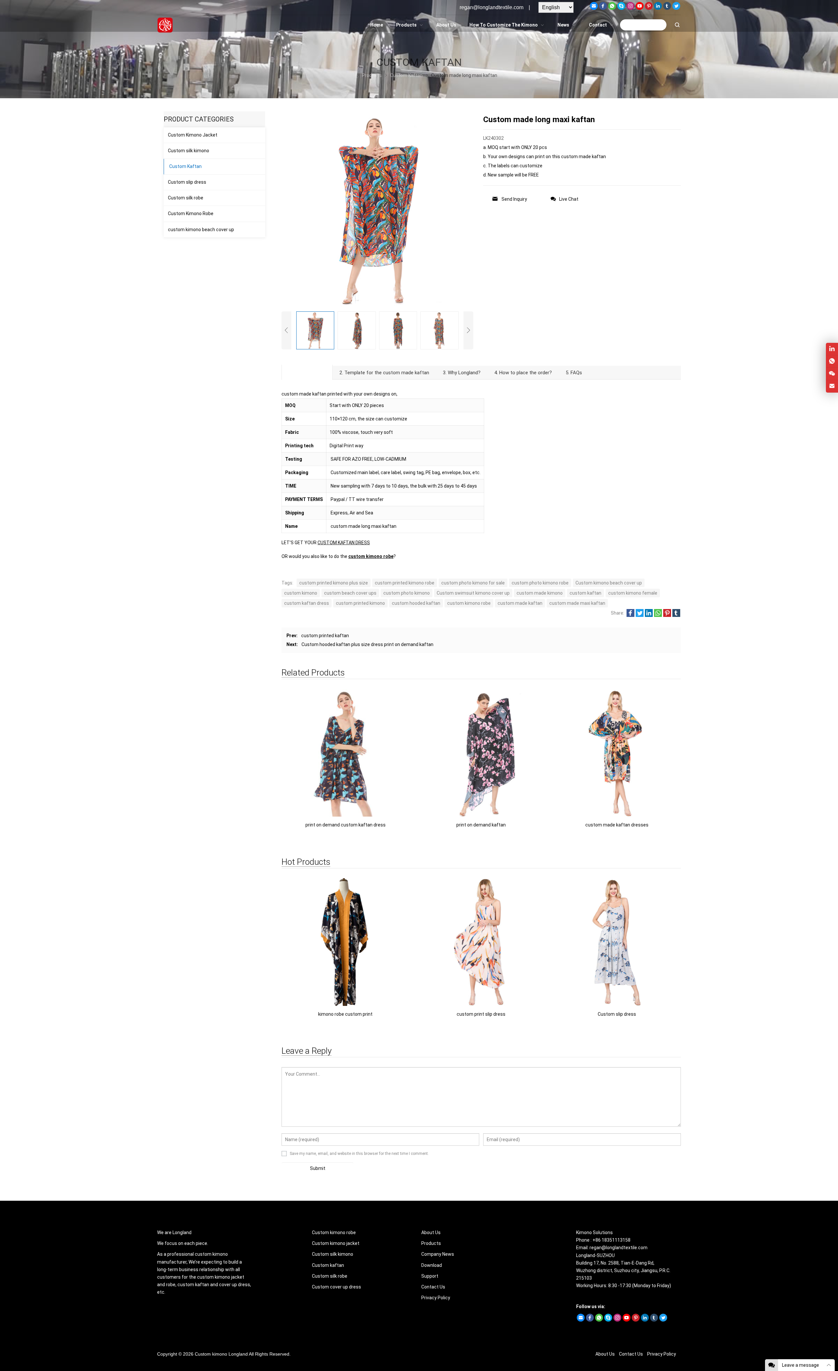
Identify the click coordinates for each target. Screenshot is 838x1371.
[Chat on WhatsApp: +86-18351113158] (832, 361)
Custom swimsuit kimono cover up (473, 593)
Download (431, 1265)
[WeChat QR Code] (832, 374)
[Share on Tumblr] (676, 615)
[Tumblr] (667, 8)
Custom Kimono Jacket (192, 135)
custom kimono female (632, 593)
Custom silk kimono (188, 150)
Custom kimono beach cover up (608, 582)
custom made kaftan (520, 603)
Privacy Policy (435, 1297)
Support (429, 1276)
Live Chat (568, 199)
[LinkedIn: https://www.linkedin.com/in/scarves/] (832, 349)
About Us (431, 1232)
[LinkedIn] (658, 8)
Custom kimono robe (334, 1232)
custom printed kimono (360, 603)
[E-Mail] (593, 8)
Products (431, 1243)
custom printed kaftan (325, 635)
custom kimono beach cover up (201, 229)
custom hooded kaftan (416, 603)
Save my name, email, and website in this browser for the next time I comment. (359, 1153)
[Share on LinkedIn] (648, 615)
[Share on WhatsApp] (658, 615)
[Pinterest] (648, 8)
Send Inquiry (514, 199)
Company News (437, 1254)
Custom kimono (211, 1354)
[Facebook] (603, 8)
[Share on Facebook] (630, 615)
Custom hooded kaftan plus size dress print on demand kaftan (367, 644)
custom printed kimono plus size (333, 582)
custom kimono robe (370, 556)
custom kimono (300, 593)
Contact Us (433, 1286)
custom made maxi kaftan (577, 603)
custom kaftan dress (306, 603)
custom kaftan (585, 593)
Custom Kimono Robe (190, 213)
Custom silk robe (185, 197)
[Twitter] (676, 8)
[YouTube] (639, 8)
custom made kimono (540, 593)
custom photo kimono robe (540, 582)
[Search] (677, 25)
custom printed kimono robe (404, 582)
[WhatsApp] (612, 8)
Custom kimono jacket (335, 1243)
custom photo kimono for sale (473, 582)
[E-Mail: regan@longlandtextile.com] (832, 386)
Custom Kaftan (185, 166)
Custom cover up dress (336, 1286)
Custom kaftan (328, 1265)
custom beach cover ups (350, 593)
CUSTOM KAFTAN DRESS (344, 542)
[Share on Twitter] (639, 615)
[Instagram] (630, 8)
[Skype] (621, 8)
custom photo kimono (406, 593)
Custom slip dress (187, 182)
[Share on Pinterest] (667, 615)
